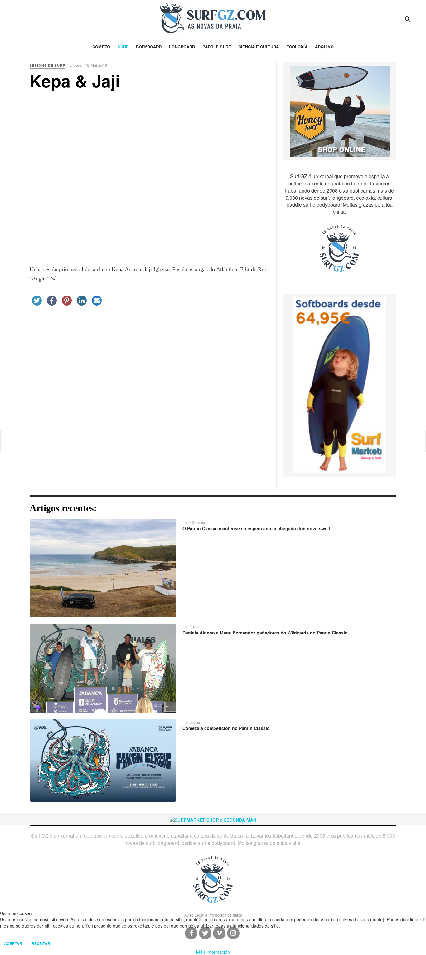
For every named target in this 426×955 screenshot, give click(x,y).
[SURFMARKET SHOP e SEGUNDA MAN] (213, 819)
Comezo (101, 47)
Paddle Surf (216, 47)
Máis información (213, 952)
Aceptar (13, 943)
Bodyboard (149, 47)
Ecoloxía (296, 47)
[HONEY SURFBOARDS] (340, 111)
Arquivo (324, 47)
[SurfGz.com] (213, 18)
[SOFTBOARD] (339, 384)
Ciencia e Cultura (258, 47)
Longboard (182, 47)
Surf (123, 47)
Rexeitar (40, 943)
